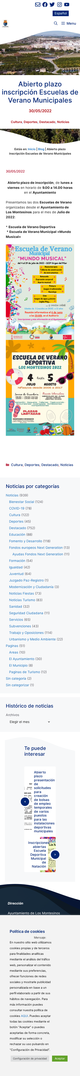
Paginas (12, 646)
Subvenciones (20, 626)
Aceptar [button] (60, 1058)
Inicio (32, 149)
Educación (17, 534)
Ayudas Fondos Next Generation (37, 554)
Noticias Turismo (22, 600)
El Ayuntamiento (21, 659)
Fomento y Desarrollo (25, 541)
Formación (17, 561)
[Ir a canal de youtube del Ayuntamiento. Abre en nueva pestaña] (66, 4)
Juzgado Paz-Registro (26, 580)
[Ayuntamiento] (5, 23)
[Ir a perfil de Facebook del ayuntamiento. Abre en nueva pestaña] (45, 4)
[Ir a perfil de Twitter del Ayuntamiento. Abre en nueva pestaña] (52, 4)
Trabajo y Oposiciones (26, 633)
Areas (13, 652)
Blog (41, 149)
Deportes (30, 122)
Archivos (12, 715)
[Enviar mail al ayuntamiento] (37, 4)
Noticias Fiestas (21, 593)
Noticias (63, 122)
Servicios (16, 620)
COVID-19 (16, 508)
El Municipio (18, 665)
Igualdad (16, 567)
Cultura (16, 122)
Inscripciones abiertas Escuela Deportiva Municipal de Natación (38, 854)
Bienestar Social (21, 502)
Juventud (16, 574)
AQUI (24, 1016)
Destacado (47, 122)
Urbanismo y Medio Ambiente (32, 639)
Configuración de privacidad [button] (30, 1058)
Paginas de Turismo (24, 672)
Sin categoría (16, 678)
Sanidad (15, 606)
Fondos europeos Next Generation (36, 548)
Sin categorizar (17, 685)
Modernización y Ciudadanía (31, 587)
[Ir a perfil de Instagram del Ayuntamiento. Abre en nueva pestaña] (59, 4)
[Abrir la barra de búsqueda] (55, 23)
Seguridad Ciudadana (26, 613)
